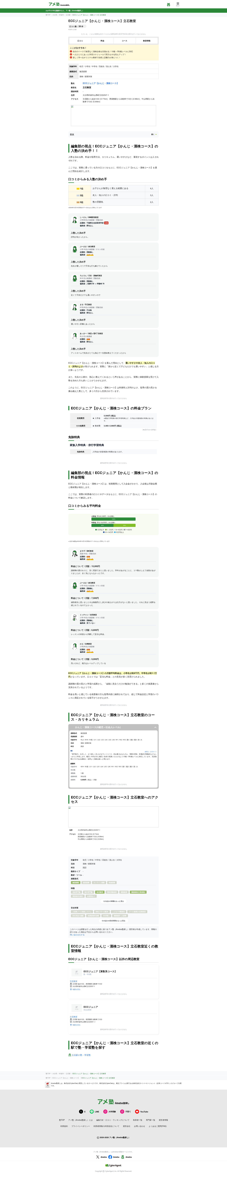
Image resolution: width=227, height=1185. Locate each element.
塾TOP (48, 15)
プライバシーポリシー (80, 1126)
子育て (128, 1111)
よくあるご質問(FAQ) (158, 1126)
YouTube (144, 1111)
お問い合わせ (139, 1126)
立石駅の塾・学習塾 (81, 1055)
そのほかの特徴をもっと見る (113, 901)
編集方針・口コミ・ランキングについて (112, 1120)
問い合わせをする (77, 934)
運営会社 (126, 1126)
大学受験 (112, 1111)
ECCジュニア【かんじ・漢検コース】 (101, 83)
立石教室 (73, 981)
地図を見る (76, 989)
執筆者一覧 (137, 1120)
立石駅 (68, 15)
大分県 (54, 15)
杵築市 (61, 15)
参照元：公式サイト (151, 752)
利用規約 (64, 1126)
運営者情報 (163, 1120)
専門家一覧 (150, 1120)
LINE (97, 1111)
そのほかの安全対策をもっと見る (113, 920)
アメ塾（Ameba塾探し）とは (80, 1120)
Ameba (104, 1157)
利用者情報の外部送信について (106, 1126)
